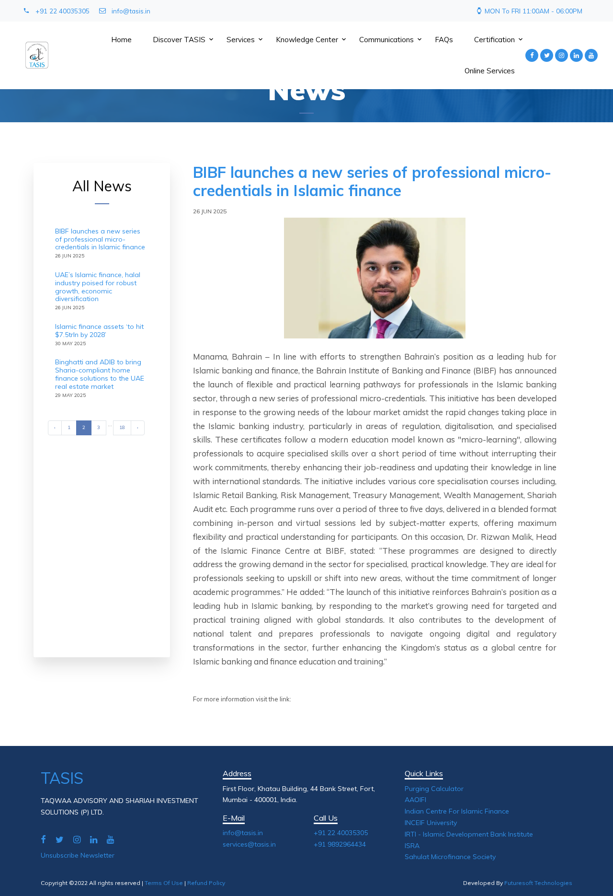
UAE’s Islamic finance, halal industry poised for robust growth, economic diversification (97, 286)
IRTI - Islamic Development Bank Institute (469, 834)
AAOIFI (415, 799)
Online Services (490, 70)
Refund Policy (206, 882)
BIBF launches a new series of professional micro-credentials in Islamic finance (100, 239)
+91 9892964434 (340, 844)
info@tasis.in (131, 11)
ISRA (412, 845)
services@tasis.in (249, 844)
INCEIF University (431, 822)
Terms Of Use (164, 882)
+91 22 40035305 (62, 11)
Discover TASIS (179, 39)
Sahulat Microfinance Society (450, 856)
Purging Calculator (434, 788)
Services (241, 39)
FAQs (444, 39)
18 (122, 427)
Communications (386, 39)
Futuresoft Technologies (538, 882)
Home (121, 39)
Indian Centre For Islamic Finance (457, 811)
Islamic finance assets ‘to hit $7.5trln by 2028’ (99, 330)
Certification (494, 39)
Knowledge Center (307, 39)
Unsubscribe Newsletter (77, 855)
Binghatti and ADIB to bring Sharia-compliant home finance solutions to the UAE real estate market (99, 374)
